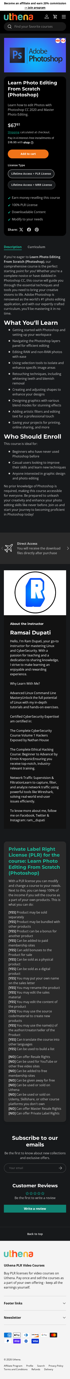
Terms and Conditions (16, 1369)
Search (41, 1365)
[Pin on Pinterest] (37, 230)
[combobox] (35, 26)
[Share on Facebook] (29, 230)
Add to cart (28, 154)
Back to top (35, 1234)
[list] (35, 55)
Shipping (13, 132)
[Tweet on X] (21, 230)
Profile (29, 1365)
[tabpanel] (35, 387)
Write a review (35, 1209)
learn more (41, 7)
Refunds (36, 1369)
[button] (55, 16)
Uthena (16, 1359)
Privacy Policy (56, 1365)
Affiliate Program (13, 1365)
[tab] (13, 246)
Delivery (48, 1369)
